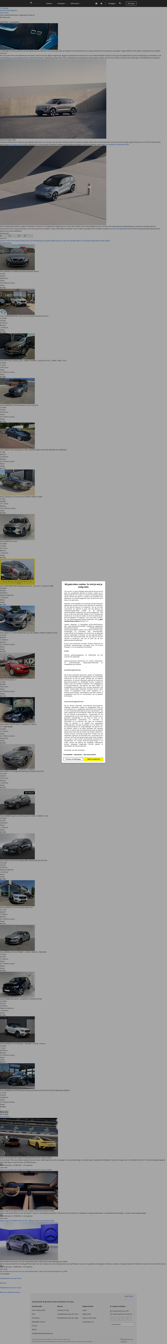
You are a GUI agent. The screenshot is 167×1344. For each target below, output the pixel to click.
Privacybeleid (67, 754)
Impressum (78, 754)
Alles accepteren (93, 759)
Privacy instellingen (73, 759)
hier (87, 621)
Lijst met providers (89, 754)
